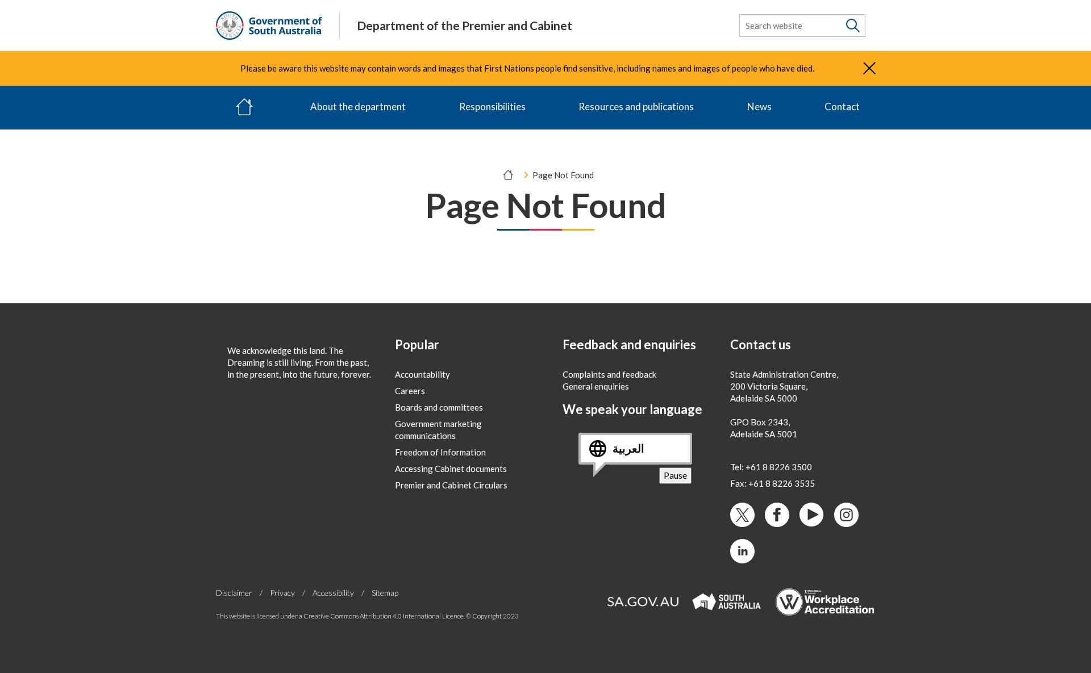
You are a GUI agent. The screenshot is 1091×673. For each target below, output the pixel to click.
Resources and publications (636, 106)
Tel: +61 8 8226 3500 (771, 467)
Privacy (282, 592)
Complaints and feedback (609, 374)
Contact (842, 106)
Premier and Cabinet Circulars (451, 485)
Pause (678, 476)
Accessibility (333, 592)
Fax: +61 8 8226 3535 (772, 483)
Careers (410, 391)
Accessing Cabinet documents (451, 468)
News (759, 106)
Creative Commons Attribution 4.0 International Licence (383, 616)
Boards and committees (439, 407)
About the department (358, 106)
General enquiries (596, 386)
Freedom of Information (440, 452)
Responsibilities (492, 106)
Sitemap (385, 592)
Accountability (422, 374)
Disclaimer (234, 592)
